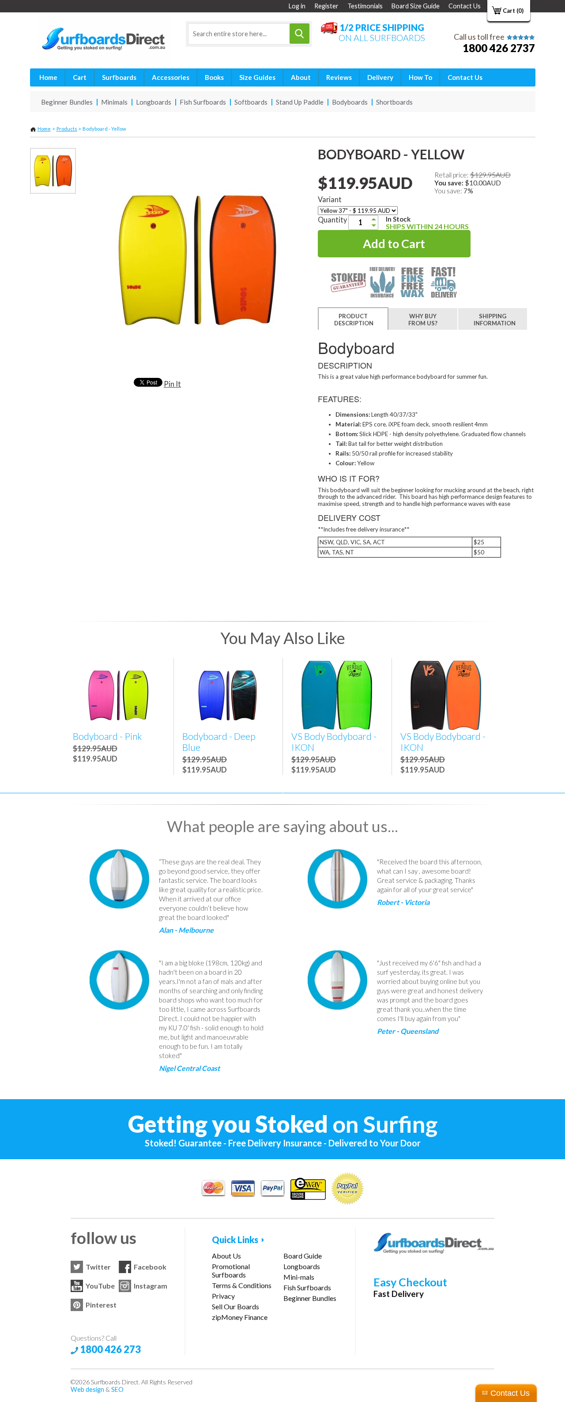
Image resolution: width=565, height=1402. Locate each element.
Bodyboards (350, 102)
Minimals (114, 102)
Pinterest (101, 1304)
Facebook (150, 1267)
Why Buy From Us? (422, 320)
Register (326, 6)
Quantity (332, 219)
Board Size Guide (416, 6)
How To (420, 77)
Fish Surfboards (203, 102)
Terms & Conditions (241, 1285)
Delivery (380, 77)
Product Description (353, 320)
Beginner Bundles (67, 102)
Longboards (153, 102)
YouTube (100, 1285)
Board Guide (302, 1255)
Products (66, 129)
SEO (117, 1389)
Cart (80, 77)
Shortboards (394, 102)
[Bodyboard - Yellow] (53, 171)
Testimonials (365, 6)
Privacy (223, 1296)
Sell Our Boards (235, 1306)
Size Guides (257, 77)
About (301, 77)
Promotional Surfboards (231, 1270)
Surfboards (119, 77)
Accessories (170, 77)
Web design (87, 1389)
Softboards (250, 102)
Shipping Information (495, 320)
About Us (226, 1255)
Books (214, 77)
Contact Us (464, 6)
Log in (297, 6)
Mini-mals (298, 1277)
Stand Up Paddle (300, 102)
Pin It (172, 384)
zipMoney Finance (239, 1317)
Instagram (150, 1285)
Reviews (339, 77)
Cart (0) (513, 10)
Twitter (98, 1267)
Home (48, 77)
